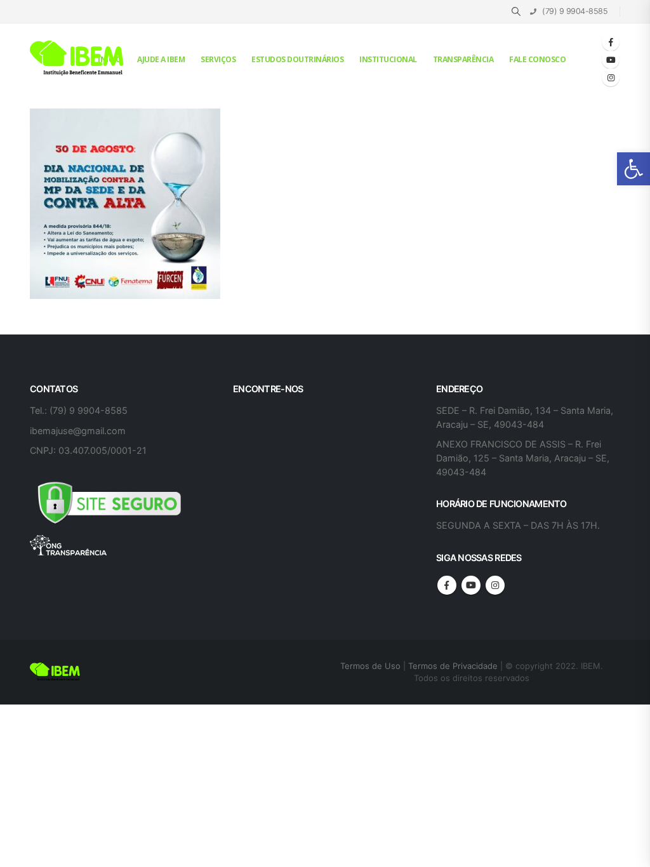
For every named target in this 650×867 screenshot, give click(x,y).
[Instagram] (611, 77)
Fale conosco (537, 59)
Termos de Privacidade (453, 666)
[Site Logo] (77, 59)
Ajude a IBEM (161, 59)
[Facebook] (611, 42)
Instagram (495, 585)
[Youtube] (611, 60)
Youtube (471, 585)
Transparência (463, 59)
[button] (633, 168)
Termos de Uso (371, 666)
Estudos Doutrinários (297, 59)
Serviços (218, 59)
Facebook (446, 585)
